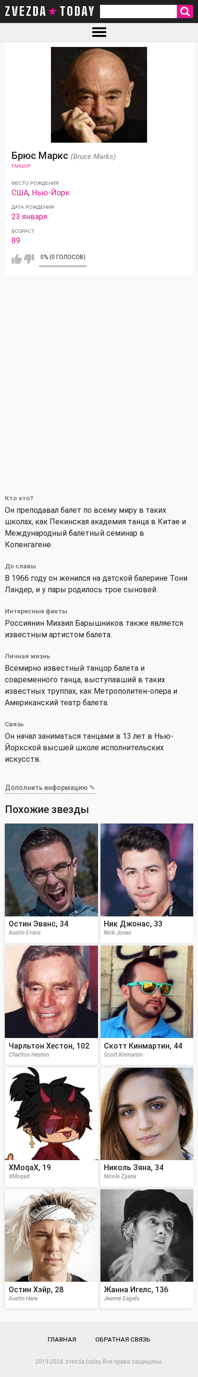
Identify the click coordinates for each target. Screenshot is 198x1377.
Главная (62, 1339)
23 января (29, 216)
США (20, 192)
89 (16, 240)
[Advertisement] (99, 379)
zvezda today (50, 11)
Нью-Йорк (51, 192)
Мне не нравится (29, 259)
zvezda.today (83, 1361)
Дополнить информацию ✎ (50, 787)
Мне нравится (17, 259)
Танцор (21, 166)
